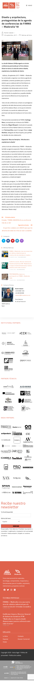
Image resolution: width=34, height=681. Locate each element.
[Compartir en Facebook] (8, 241)
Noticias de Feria (27, 35)
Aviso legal (15, 652)
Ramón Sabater (9, 33)
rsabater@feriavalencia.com (22, 295)
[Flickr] (14, 589)
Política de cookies (15, 655)
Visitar (5, 642)
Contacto (21, 636)
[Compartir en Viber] (22, 241)
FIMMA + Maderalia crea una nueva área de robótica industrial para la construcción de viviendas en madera (20, 253)
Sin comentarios (22, 257)
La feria (5, 636)
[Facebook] (4, 589)
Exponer (5, 639)
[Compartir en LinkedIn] (17, 241)
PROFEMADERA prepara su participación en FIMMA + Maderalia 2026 (19, 276)
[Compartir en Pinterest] (13, 241)
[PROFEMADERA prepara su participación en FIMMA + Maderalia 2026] (5, 277)
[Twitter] (8, 589)
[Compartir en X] (3, 241)
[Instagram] (11, 589)
